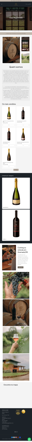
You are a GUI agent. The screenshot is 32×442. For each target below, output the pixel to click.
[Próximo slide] (17, 31)
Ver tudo (16, 169)
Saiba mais (20, 267)
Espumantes (5, 207)
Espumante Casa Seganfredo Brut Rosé (23, 142)
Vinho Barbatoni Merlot (6, 142)
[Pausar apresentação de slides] (19, 31)
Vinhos (4, 239)
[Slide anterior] (13, 31)
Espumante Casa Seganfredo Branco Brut (8, 121)
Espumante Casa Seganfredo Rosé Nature (8, 163)
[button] (2, 4)
